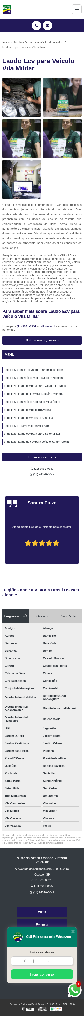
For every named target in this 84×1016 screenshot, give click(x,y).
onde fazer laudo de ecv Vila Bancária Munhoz (33, 394)
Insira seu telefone (42, 952)
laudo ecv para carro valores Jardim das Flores (33, 370)
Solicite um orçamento (42, 340)
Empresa (42, 925)
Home (42, 912)
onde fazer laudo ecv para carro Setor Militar (32, 433)
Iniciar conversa (42, 974)
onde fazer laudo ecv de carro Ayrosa (27, 409)
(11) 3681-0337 (27, 326)
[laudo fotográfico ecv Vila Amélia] (21, 97)
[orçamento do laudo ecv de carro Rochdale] (21, 138)
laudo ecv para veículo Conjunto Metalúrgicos (33, 401)
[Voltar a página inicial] (6, 9)
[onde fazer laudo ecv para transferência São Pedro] (21, 179)
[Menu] (77, 9)
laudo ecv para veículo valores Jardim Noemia (33, 378)
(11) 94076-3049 (43, 474)
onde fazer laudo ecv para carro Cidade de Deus (35, 386)
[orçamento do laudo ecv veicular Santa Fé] (62, 138)
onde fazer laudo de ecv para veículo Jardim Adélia (36, 441)
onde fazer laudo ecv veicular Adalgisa (28, 417)
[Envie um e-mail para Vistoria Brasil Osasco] (47, 25)
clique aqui (48, 326)
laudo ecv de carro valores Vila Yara (27, 425)
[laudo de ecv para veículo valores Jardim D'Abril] (62, 97)
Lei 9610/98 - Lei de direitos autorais (43, 842)
